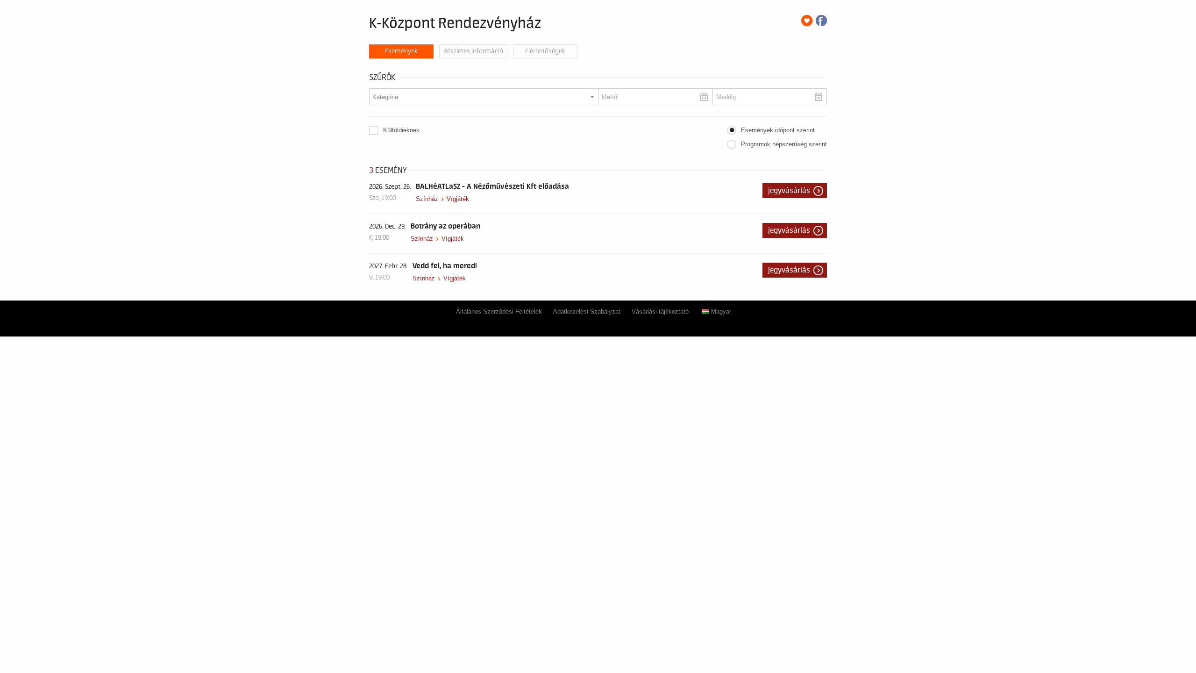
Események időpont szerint (778, 130)
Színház (427, 198)
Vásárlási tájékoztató (660, 311)
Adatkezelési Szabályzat (586, 311)
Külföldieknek (401, 130)
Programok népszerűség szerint (784, 144)
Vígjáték (458, 198)
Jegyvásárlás (789, 190)
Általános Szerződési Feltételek (499, 311)
